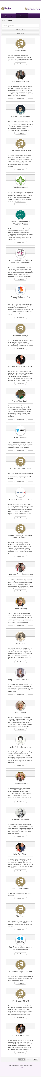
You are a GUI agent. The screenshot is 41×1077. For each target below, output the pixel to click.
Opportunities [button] (8, 16)
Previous (29, 1059)
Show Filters (20, 33)
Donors (22, 16)
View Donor (20, 64)
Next (35, 1059)
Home (21, 1067)
